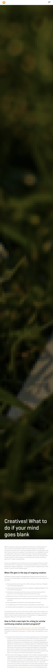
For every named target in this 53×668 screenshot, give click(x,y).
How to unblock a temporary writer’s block (27, 627)
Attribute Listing (30, 667)
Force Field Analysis (20, 667)
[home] (4, 2)
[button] (49, 2)
